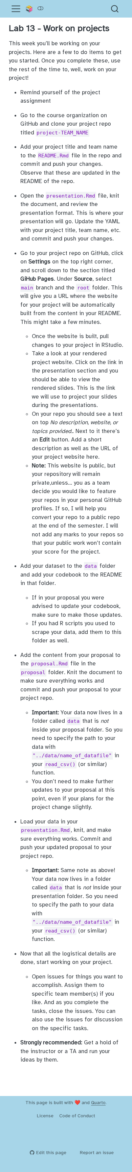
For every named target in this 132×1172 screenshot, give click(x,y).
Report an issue (97, 1152)
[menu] (16, 9)
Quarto (98, 1102)
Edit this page (51, 1152)
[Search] (114, 9)
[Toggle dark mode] (40, 8)
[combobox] (115, 9)
